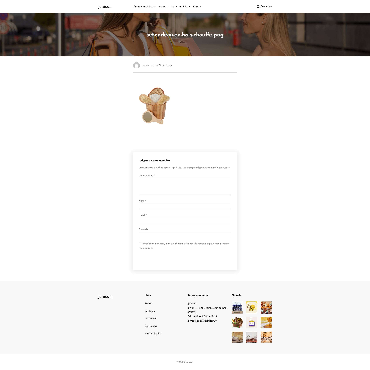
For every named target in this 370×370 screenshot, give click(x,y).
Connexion (266, 6)
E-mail (143, 215)
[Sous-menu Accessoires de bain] (154, 6)
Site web (143, 229)
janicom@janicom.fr (206, 320)
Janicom (105, 6)
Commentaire (147, 175)
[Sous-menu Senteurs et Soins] (189, 6)
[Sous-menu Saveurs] (167, 6)
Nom (142, 200)
